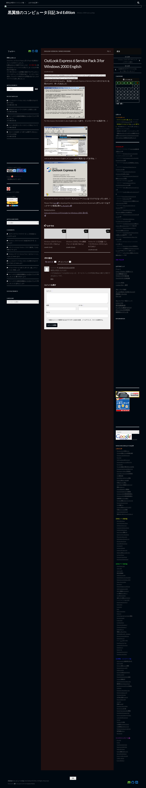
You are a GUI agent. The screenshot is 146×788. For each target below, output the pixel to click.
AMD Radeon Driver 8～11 (123, 539)
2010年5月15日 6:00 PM (66, 268)
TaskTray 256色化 (121, 722)
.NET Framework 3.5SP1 (122, 589)
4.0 (121, 649)
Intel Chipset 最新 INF (122, 532)
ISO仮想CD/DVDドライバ (123, 724)
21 (131, 95)
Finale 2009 (119, 620)
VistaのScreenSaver (121, 595)
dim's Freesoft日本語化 (123, 310)
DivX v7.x (119, 613)
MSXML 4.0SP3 (120, 674)
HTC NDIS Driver (121, 521)
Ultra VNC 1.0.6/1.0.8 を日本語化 (125, 473)
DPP (128, 600)
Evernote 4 (119, 584)
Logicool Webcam (121, 548)
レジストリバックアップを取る (124, 686)
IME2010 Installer (121, 575)
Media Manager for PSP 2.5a (123, 586)
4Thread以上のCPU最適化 (123, 489)
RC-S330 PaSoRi (120, 618)
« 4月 (117, 103)
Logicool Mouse (120, 555)
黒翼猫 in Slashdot (121, 294)
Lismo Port (119, 607)
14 (131, 92)
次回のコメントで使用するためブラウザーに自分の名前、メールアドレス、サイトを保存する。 (76, 320)
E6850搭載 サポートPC (122, 751)
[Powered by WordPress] (14, 783)
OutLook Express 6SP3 (122, 668)
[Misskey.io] (29, 51)
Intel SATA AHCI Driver (122, 543)
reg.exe (118, 719)
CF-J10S (119, 740)
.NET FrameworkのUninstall (123, 460)
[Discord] (36, 51)
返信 (52, 279)
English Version (51, 51)
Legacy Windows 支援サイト (124, 271)
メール (81, 305)
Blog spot (118, 296)
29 (134, 98)
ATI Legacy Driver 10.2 (122, 536)
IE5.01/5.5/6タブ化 (121, 708)
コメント (51, 262)
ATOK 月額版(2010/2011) (123, 591)
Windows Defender (121, 695)
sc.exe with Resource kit (122, 717)
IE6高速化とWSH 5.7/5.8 (123, 726)
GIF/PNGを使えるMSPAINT (123, 672)
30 (137, 98)
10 (117, 92)
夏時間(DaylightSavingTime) (123, 683)
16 (137, 92)
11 (121, 92)
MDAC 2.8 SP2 (120, 670)
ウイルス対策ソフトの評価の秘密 (125, 453)
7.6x (125, 643)
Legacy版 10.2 (119, 244)
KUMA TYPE (119, 303)
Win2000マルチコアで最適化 (124, 491)
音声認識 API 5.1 (121, 731)
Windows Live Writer (122, 654)
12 (124, 92)
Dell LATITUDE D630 (122, 753)
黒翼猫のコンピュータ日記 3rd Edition (41, 12)
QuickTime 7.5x (120, 643)
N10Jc (118, 742)
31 (117, 101)
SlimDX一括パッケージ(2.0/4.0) (130, 192)
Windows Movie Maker (122, 706)
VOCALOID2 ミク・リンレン (123, 634)
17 (117, 95)
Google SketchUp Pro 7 (122, 602)
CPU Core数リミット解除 (123, 665)
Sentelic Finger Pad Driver (123, 534)
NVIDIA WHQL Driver (122, 530)
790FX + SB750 (120, 758)
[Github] (33, 51)
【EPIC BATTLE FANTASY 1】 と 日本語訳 (22, 234)
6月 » (121, 103)
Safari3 (118, 649)
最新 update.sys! (121, 487)
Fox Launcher (120, 464)
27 (127, 98)
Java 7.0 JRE (120, 570)
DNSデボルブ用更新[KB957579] (124, 484)
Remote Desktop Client (122, 503)
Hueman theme (30, 783)
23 (137, 95)
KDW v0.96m (126, 198)
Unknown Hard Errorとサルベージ (125, 469)
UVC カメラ (119, 545)
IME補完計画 (120, 475)
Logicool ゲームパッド (122, 550)
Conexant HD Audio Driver (123, 527)
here (55, 203)
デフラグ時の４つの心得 (123, 480)
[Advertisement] (127, 352)
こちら (132, 124)
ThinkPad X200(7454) (122, 744)
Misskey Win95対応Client (123, 451)
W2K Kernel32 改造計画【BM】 (124, 661)
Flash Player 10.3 (121, 566)
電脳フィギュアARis (122, 631)
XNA (118, 663)
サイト (48, 312)
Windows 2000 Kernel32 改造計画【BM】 (22, 240)
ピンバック (65, 262)
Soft (126, 600)
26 (124, 98)
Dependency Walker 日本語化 (124, 471)
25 (121, 98)
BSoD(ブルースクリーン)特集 (124, 478)
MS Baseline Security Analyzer (124, 728)
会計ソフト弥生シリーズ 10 (123, 597)
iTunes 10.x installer (121, 582)
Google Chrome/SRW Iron (123, 636)
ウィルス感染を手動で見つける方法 (125, 466)
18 (121, 95)
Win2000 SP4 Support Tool (123, 713)
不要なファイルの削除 (122, 509)
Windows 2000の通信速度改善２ (125, 496)
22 (134, 95)
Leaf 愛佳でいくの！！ (122, 593)
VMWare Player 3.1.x (122, 525)
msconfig (119, 701)
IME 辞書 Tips (120, 505)
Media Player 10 (120, 638)
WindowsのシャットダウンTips (124, 462)
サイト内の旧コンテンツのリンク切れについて (23, 125)
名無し (15, 270)
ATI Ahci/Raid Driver (121, 541)
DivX (118, 609)
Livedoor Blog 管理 (122, 285)
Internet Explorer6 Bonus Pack (124, 681)
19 (124, 95)
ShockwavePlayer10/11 (122, 652)
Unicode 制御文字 (121, 679)
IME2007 (119, 688)
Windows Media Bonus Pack (123, 690)
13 (127, 92)
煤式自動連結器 (120, 305)
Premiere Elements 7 (122, 627)
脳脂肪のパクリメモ (122, 312)
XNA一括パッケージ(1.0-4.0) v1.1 (131, 187)
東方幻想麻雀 (120, 573)
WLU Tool (119, 457)
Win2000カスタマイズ (122, 511)
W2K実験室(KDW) (121, 274)
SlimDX (121, 663)
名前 (48, 305)
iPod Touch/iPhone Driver (122, 559)
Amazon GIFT (11, 192)
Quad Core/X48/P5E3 (122, 747)
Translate (134, 439)
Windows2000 (64, 51)
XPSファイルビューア (122, 692)
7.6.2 (121, 640)
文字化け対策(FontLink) (122, 697)
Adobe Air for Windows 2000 (123, 579)
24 (117, 98)
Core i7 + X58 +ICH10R (122, 756)
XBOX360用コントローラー (123, 552)
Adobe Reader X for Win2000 (124, 577)
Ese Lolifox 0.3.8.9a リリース (129, 196)
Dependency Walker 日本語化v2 (130, 246)
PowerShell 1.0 (120, 629)
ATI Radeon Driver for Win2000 (130, 153)
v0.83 (129, 180)
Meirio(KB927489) (121, 699)
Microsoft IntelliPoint (122, 557)
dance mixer (119, 604)
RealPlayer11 (120, 647)
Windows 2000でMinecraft (123, 455)
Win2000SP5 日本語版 (123, 278)
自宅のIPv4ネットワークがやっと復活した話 (22, 109)
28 (131, 98)
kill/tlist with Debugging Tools (124, 715)
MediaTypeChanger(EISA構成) (124, 710)
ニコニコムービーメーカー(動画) (124, 616)
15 (134, 92)
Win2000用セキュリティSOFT (124, 507)
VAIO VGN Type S (121, 749)
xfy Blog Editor (120, 622)
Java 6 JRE (119, 568)
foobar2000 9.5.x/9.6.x (122, 645)
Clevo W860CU (120, 760)
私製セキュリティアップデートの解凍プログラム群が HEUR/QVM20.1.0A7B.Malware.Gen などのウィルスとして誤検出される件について (127, 135)
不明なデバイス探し (121, 482)
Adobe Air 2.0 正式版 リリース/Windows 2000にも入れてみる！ (98, 243)
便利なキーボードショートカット (125, 514)
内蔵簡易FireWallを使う (122, 498)
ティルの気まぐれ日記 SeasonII (125, 292)
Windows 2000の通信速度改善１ (125, 493)
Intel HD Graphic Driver (122, 523)
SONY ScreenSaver (121, 611)
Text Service (119, 733)
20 (127, 95)
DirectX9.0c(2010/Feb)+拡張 (123, 677)
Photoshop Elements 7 (122, 625)
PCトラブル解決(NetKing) (124, 307)
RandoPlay (10, 236)
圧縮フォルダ (120, 704)
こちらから (65, 206)
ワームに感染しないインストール (125, 500)
